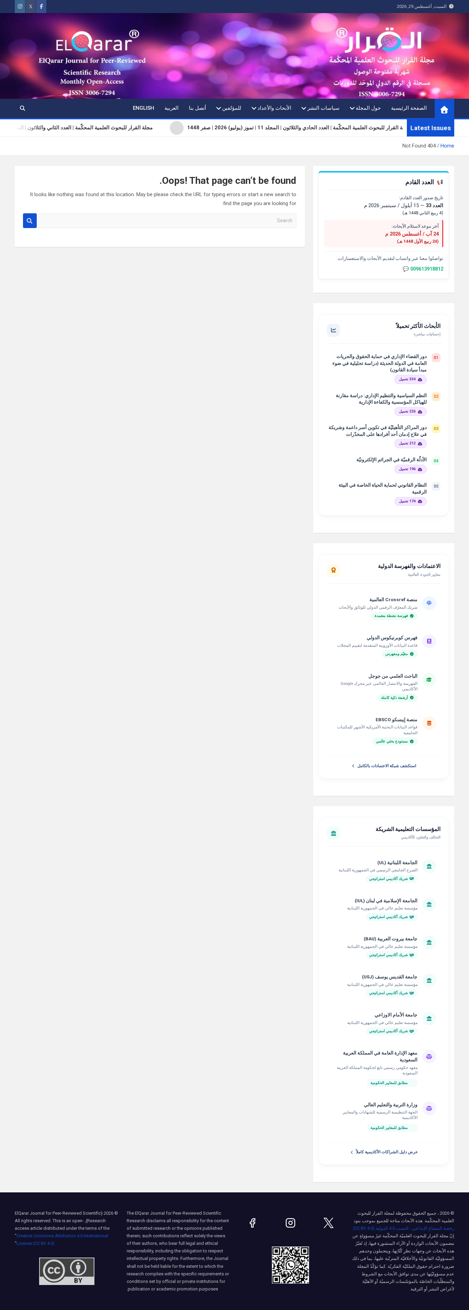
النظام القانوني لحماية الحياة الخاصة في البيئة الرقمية (383, 488)
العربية (171, 108)
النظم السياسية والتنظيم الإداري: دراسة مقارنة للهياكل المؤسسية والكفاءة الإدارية (381, 399)
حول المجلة (368, 108)
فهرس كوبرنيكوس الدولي (392, 637)
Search (30, 220)
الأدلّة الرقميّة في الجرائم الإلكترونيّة (391, 459)
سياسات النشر (323, 108)
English (143, 108)
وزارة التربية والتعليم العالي (390, 1104)
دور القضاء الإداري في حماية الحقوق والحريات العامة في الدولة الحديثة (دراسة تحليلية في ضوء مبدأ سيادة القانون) (379, 363)
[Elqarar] (328, 1223)
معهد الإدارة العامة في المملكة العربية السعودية (380, 1056)
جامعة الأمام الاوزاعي (396, 1014)
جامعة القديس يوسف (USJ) (389, 976)
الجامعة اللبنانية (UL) (397, 862)
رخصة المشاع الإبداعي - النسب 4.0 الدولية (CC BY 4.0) (403, 1228)
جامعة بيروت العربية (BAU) (390, 938)
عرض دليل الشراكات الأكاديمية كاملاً (387, 1152)
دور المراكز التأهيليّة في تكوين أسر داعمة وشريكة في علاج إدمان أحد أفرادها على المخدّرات (378, 431)
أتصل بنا (197, 108)
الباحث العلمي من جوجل (392, 676)
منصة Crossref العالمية (393, 599)
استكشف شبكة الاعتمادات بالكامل (386, 765)
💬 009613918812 (423, 269)
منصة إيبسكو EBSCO (396, 719)
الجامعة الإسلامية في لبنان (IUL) (386, 900)
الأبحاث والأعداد (274, 108)
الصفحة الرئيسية (409, 108)
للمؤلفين (231, 108)
